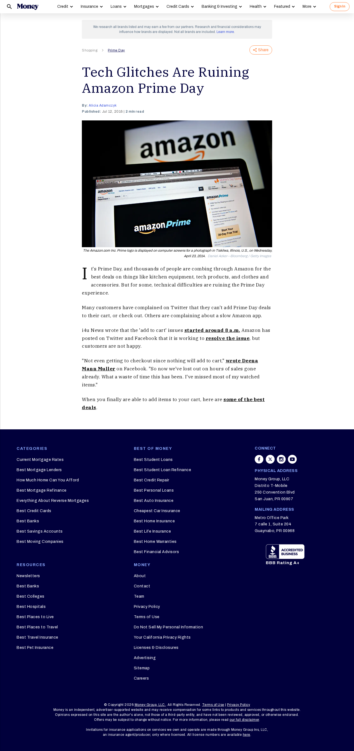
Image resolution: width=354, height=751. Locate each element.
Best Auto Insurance (154, 501)
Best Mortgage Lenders (39, 470)
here (246, 735)
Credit (62, 6)
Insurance (89, 6)
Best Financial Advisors (156, 552)
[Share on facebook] (259, 459)
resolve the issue (228, 338)
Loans (116, 6)
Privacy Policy (147, 607)
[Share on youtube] (292, 459)
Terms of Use (147, 617)
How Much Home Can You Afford (48, 480)
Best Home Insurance (154, 521)
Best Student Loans (153, 460)
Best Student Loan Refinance (162, 470)
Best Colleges (31, 596)
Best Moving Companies (40, 542)
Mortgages (144, 6)
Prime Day (116, 50)
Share (263, 50)
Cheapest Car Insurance (157, 511)
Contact (142, 586)
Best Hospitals (31, 607)
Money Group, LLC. (150, 705)
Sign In (339, 6)
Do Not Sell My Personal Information (168, 627)
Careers (141, 678)
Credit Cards (177, 6)
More (307, 6)
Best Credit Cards (34, 511)
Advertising (145, 658)
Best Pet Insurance (35, 648)
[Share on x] (270, 459)
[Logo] (27, 6)
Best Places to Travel (37, 627)
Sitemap (142, 668)
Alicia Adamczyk (103, 105)
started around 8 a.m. (212, 330)
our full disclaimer (244, 720)
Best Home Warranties (155, 542)
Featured (282, 6)
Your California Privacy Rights (162, 637)
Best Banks (28, 521)
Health (256, 6)
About (140, 576)
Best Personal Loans (154, 490)
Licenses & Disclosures (156, 648)
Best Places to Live (35, 617)
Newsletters (28, 576)
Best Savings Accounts (40, 531)
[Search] (9, 6)
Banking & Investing (219, 6)
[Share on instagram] (281, 459)
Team (139, 596)
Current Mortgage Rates (40, 460)
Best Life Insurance (152, 531)
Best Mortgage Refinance (42, 490)
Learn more (225, 32)
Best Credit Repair (151, 480)
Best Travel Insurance (37, 637)
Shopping (89, 50)
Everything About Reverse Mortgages (53, 501)
